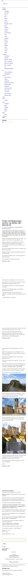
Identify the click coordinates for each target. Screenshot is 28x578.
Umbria (20, 227)
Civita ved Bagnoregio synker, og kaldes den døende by (11, 222)
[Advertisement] (14, 312)
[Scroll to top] (0, 577)
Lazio (13, 227)
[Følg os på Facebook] (14, 562)
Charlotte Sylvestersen (6, 228)
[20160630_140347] (8, 122)
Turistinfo (16, 227)
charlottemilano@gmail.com (14, 557)
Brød (11, 227)
